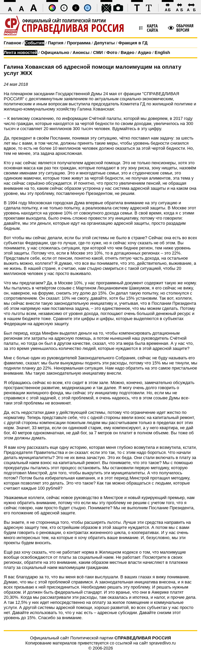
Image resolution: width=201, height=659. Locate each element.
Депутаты (104, 42)
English (162, 52)
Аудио (144, 52)
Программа (78, 42)
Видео (127, 52)
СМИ (98, 52)
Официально (55, 52)
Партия (55, 42)
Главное (12, 42)
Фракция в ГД (133, 42)
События (34, 42)
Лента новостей (20, 52)
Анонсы (81, 52)
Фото (111, 52)
